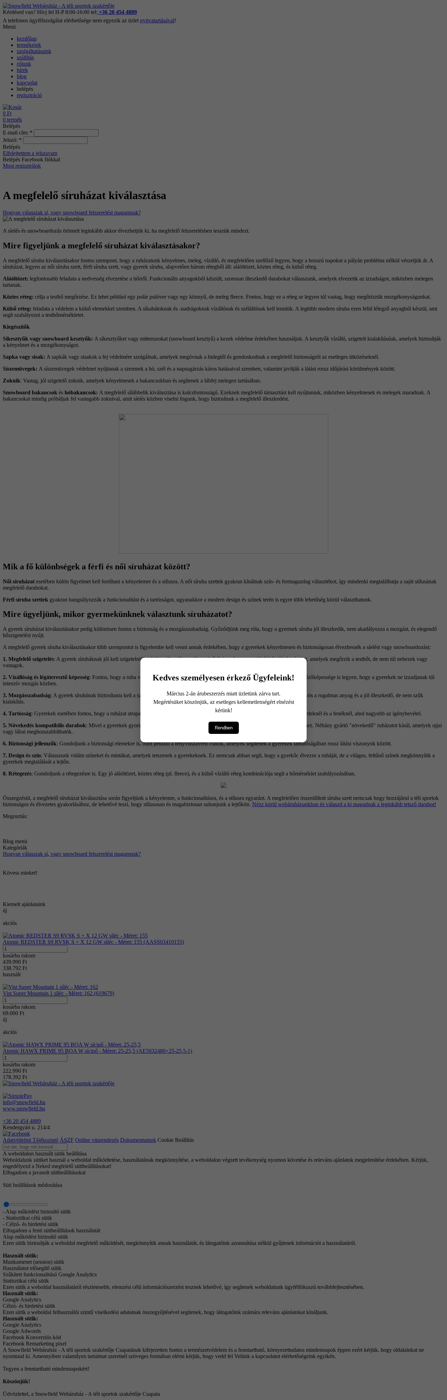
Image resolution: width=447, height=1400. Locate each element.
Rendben (224, 727)
